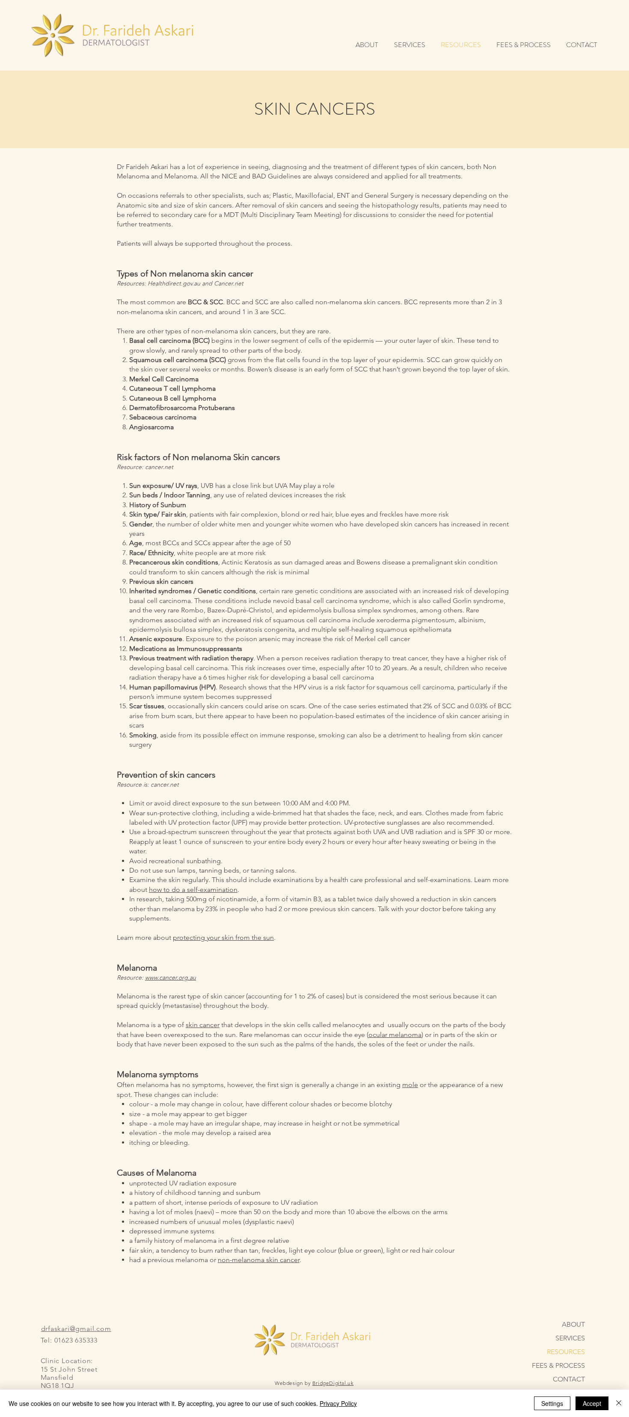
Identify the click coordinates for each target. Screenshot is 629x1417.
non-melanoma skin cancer (259, 1260)
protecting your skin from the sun (223, 937)
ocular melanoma (394, 1035)
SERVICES (570, 1338)
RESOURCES (566, 1352)
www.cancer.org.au (170, 977)
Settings (552, 1403)
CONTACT (569, 1379)
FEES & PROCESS (558, 1365)
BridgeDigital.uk (333, 1383)
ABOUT (573, 1324)
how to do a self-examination (193, 889)
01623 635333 (76, 1340)
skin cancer (203, 1025)
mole (410, 1085)
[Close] (619, 1403)
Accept (592, 1403)
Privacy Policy (338, 1403)
